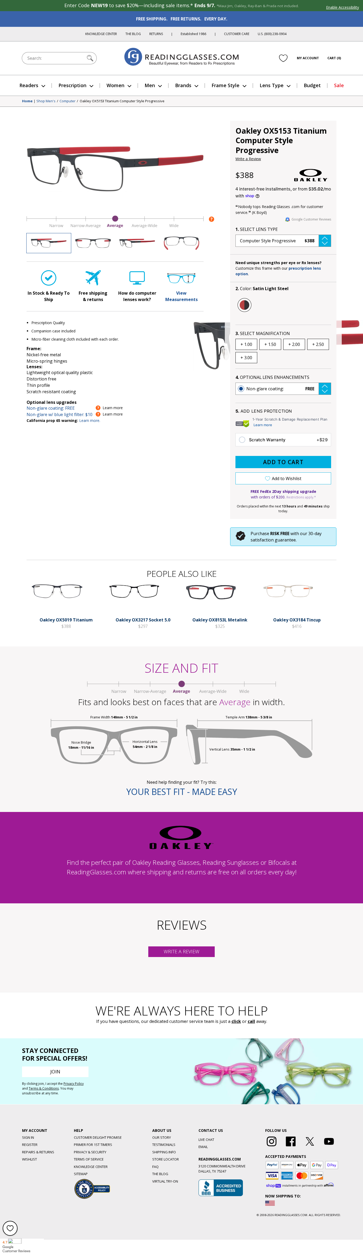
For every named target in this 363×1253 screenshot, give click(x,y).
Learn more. (89, 420)
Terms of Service (89, 1159)
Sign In (28, 1137)
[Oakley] (311, 175)
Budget (312, 85)
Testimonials (163, 1144)
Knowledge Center (101, 34)
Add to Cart (283, 462)
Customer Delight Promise (98, 1137)
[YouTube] (329, 1146)
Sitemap (81, 1173)
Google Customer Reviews (311, 219)
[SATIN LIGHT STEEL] (244, 305)
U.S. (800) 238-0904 (272, 34)
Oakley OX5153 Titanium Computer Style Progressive (122, 101)
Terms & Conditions (44, 1088)
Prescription (72, 85)
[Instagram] (271, 1146)
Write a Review (248, 158)
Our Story (161, 1137)
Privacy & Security (90, 1152)
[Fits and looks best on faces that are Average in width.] (115, 227)
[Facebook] (290, 1146)
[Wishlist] (283, 58)
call (251, 1021)
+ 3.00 (246, 358)
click (236, 1021)
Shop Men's (46, 101)
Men (150, 85)
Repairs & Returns (38, 1152)
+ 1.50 (270, 344)
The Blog (133, 34)
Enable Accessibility (342, 7)
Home (27, 101)
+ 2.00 (294, 344)
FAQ (155, 1166)
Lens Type (272, 85)
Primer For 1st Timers (93, 1144)
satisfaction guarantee (273, 540)
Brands (183, 85)
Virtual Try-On (165, 1181)
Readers (28, 85)
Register (29, 1144)
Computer (67, 101)
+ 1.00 (246, 344)
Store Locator (165, 1159)
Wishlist (29, 1159)
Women (115, 85)
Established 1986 (193, 34)
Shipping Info (164, 1152)
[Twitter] (309, 1146)
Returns (156, 34)
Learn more (263, 425)
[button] (283, 241)
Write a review (181, 951)
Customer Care (236, 34)
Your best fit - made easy (181, 791)
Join (55, 1071)
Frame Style (225, 85)
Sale (339, 85)
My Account (308, 58)
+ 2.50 (318, 344)
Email (203, 1146)
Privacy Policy (74, 1083)
